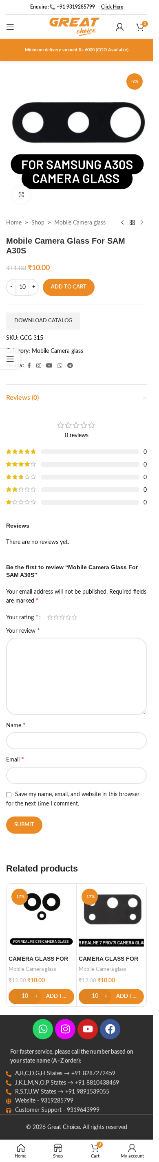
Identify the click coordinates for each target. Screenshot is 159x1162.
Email (15, 759)
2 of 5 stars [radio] (56, 617)
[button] (41, 996)
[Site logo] (74, 27)
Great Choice (63, 1127)
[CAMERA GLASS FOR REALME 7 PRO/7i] (111, 918)
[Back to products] (132, 223)
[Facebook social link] (29, 366)
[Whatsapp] (43, 1029)
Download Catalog (43, 321)
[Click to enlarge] (21, 194)
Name (16, 725)
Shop (37, 223)
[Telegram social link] (70, 366)
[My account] (120, 27)
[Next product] (142, 223)
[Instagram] (65, 1029)
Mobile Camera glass (80, 223)
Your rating (22, 617)
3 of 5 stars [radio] (62, 617)
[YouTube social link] (49, 366)
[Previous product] (122, 223)
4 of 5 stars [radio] (68, 617)
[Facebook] (110, 1029)
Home (14, 223)
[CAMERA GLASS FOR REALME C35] (41, 918)
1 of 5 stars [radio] (50, 617)
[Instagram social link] (39, 366)
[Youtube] (87, 1029)
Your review (23, 630)
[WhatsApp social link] (60, 366)
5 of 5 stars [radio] (74, 617)
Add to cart (68, 287)
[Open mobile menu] (10, 27)
